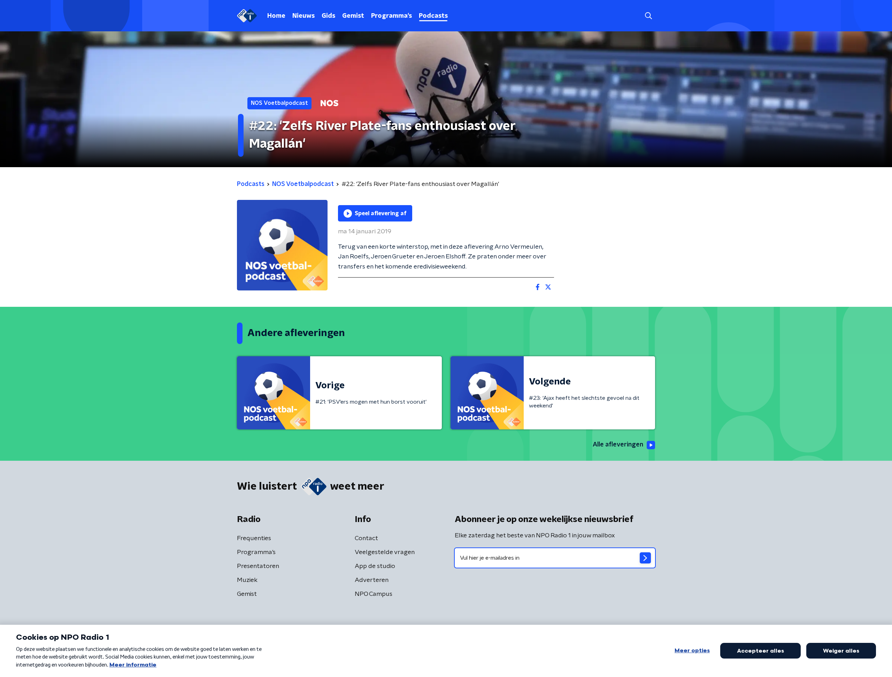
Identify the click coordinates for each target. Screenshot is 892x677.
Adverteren (372, 580)
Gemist (353, 16)
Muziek (247, 580)
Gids (328, 16)
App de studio (375, 566)
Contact (366, 538)
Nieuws (303, 16)
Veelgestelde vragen (385, 552)
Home (276, 16)
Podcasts (433, 16)
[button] (648, 15)
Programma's (391, 16)
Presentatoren (258, 566)
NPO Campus (373, 594)
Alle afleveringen (618, 445)
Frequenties (254, 538)
